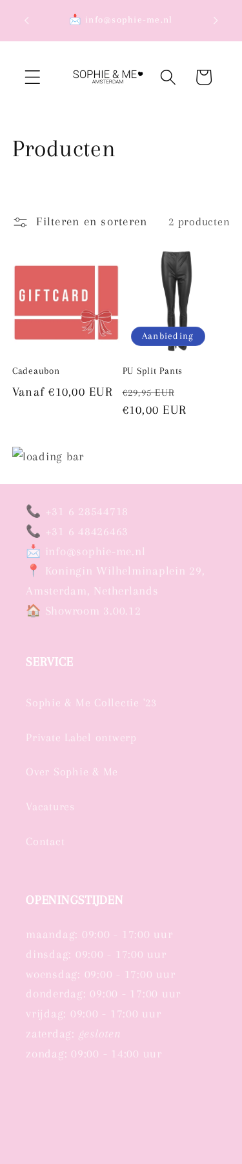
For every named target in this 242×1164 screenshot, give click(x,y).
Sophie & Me (96, 1156)
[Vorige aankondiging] (26, 20)
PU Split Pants (153, 370)
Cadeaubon (36, 370)
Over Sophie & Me (72, 772)
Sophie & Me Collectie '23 (91, 703)
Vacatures (50, 807)
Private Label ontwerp (81, 737)
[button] (32, 77)
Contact (45, 841)
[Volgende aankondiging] (215, 20)
